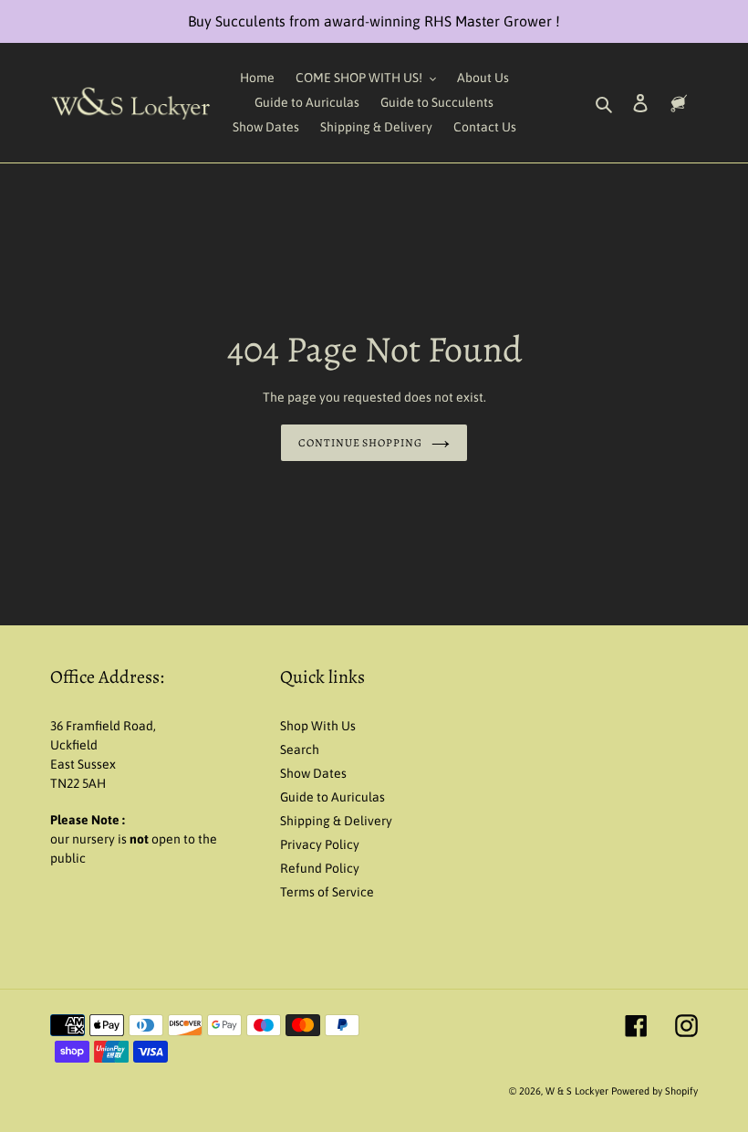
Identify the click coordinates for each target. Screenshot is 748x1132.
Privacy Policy (319, 844)
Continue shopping (360, 442)
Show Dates (313, 773)
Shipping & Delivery (336, 820)
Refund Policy (319, 868)
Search (299, 749)
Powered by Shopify (654, 1090)
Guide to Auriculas (332, 797)
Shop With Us (318, 725)
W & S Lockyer (578, 1090)
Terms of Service (327, 892)
